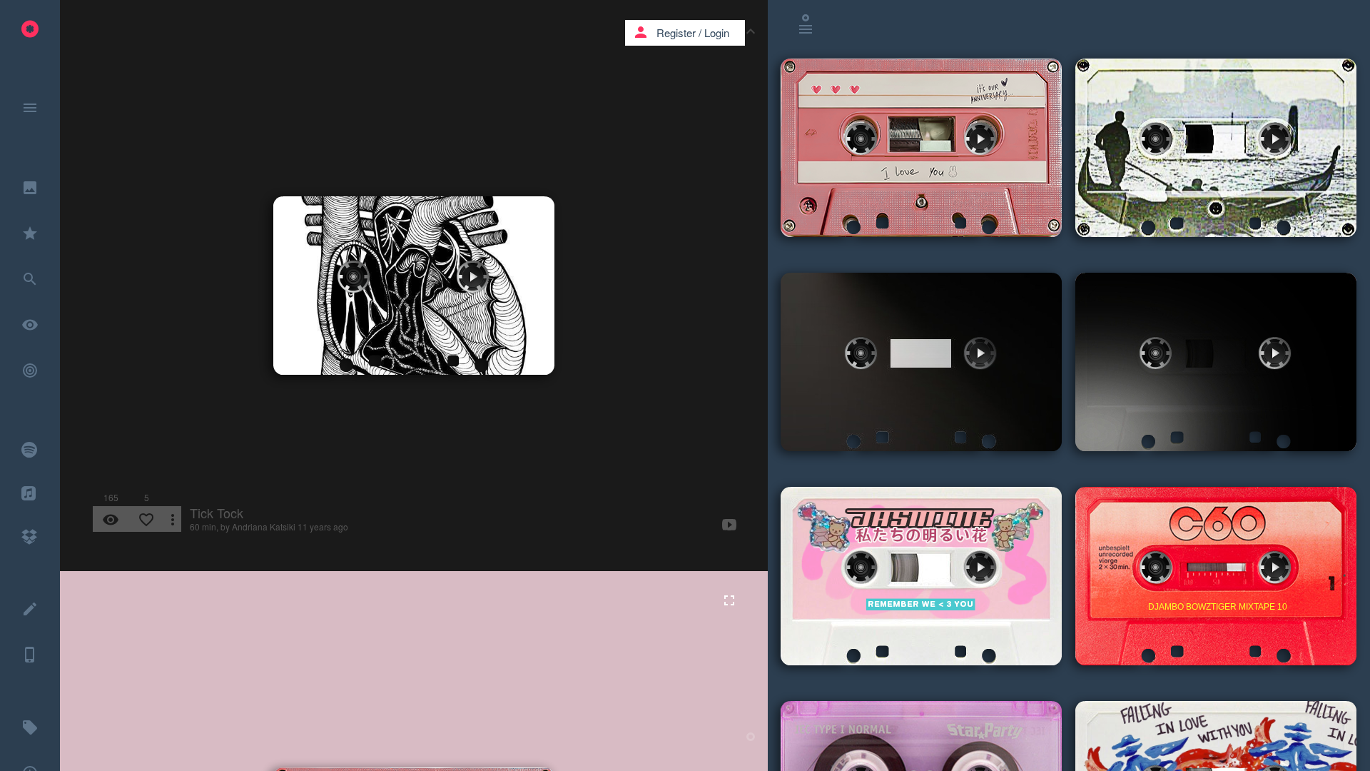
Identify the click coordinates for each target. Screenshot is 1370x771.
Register (676, 32)
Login (716, 32)
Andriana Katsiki (263, 526)
